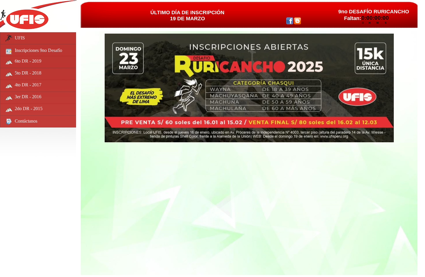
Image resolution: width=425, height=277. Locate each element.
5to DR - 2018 (28, 72)
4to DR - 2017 (28, 84)
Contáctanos (26, 120)
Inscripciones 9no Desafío (38, 50)
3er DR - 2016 (28, 96)
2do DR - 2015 (28, 108)
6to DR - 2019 (28, 61)
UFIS (20, 37)
